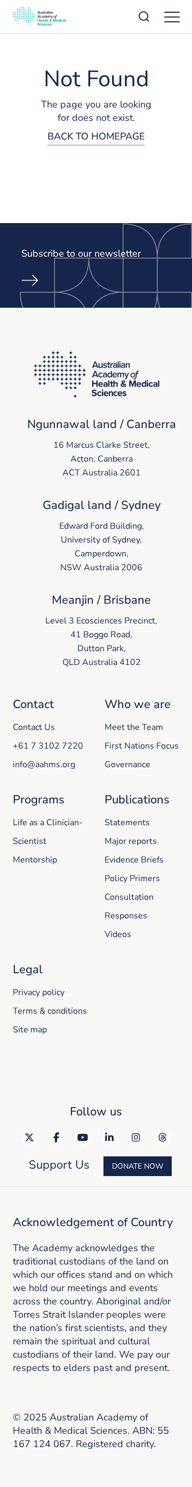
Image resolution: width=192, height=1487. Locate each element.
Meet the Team (134, 727)
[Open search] (144, 16)
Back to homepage (96, 136)
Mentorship (35, 860)
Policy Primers (132, 878)
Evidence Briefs (134, 860)
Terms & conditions (50, 1011)
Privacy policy (39, 992)
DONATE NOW (137, 1166)
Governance (127, 764)
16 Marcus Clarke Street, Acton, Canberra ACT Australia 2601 (101, 459)
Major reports (131, 841)
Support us (59, 1165)
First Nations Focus (142, 746)
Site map (30, 1030)
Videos (118, 934)
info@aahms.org (44, 764)
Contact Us (34, 727)
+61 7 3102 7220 (48, 746)
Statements (127, 822)
